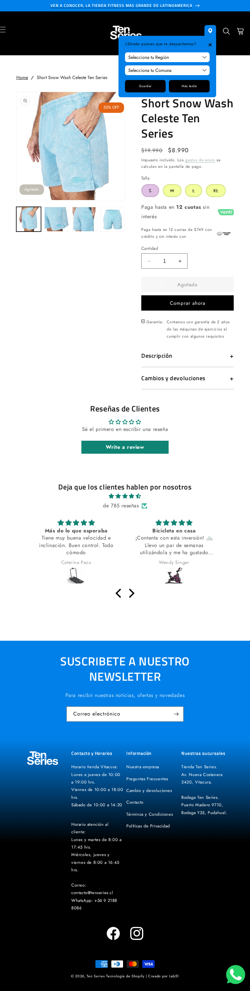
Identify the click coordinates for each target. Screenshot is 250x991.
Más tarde (189, 86)
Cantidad (149, 248)
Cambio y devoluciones (149, 790)
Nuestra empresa (142, 767)
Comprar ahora (187, 303)
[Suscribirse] (176, 714)
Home (22, 77)
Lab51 (174, 976)
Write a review (125, 447)
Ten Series (95, 976)
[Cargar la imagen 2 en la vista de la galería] (56, 219)
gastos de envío (200, 160)
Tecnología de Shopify (125, 976)
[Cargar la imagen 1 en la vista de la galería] (28, 219)
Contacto (135, 802)
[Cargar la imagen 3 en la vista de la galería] (84, 219)
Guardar (145, 86)
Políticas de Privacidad (148, 826)
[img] (125, 496)
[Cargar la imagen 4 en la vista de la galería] (112, 219)
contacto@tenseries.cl (92, 893)
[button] (226, 33)
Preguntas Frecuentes (147, 779)
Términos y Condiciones (149, 814)
